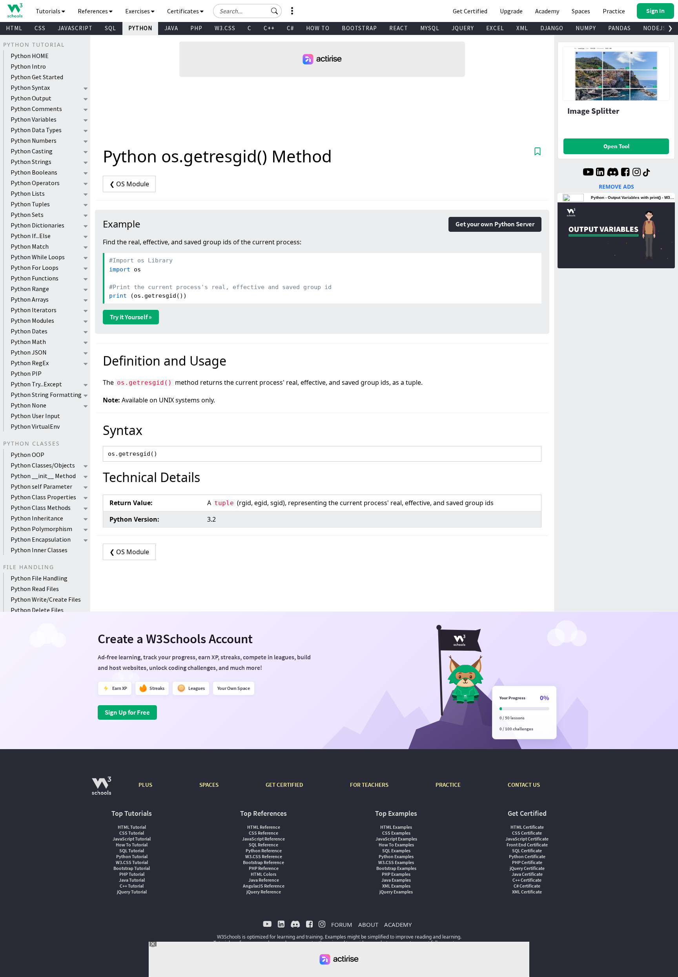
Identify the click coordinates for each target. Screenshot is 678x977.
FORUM (341, 924)
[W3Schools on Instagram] (637, 173)
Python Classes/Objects (43, 465)
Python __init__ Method (43, 476)
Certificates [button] (183, 11)
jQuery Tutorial (132, 892)
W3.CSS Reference (263, 856)
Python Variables (33, 119)
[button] (274, 11)
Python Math (28, 342)
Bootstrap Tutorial (131, 868)
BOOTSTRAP (359, 28)
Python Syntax (30, 87)
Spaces (581, 11)
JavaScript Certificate (527, 839)
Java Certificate (527, 874)
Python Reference (264, 850)
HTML (14, 28)
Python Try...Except (36, 384)
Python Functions (34, 278)
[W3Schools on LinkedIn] (600, 173)
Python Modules (32, 320)
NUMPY (586, 28)
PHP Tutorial (131, 874)
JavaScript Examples (396, 839)
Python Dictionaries (37, 225)
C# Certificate (527, 886)
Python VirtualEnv (35, 426)
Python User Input (35, 416)
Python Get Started (37, 77)
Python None (28, 405)
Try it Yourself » (131, 317)
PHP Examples (396, 874)
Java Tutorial (132, 880)
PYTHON (140, 28)
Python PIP (26, 373)
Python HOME (30, 56)
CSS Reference (263, 833)
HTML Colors (263, 874)
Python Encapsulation (41, 539)
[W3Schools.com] (101, 789)
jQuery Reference (263, 892)
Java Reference (263, 880)
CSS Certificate (527, 833)
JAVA (171, 28)
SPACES (209, 784)
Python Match (30, 246)
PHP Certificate (527, 862)
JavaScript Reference (263, 839)
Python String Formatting (46, 394)
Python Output (31, 98)
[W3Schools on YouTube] (588, 173)
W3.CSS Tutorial (132, 862)
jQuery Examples (396, 892)
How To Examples (396, 845)
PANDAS (619, 28)
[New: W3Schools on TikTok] (646, 173)
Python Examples (396, 856)
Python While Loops (38, 257)
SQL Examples (396, 850)
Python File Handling (39, 578)
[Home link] (14, 10)
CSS (40, 28)
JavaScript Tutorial (132, 839)
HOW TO (318, 28)
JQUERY (463, 28)
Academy (547, 11)
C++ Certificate (526, 880)
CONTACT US (524, 784)
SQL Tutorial (131, 850)
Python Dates (29, 331)
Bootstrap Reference (263, 862)
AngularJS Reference (263, 886)
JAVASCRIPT (75, 28)
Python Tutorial (132, 856)
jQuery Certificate (527, 868)
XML (522, 28)
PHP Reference (264, 868)
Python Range (30, 289)
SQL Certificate (527, 850)
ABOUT (368, 924)
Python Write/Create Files (46, 599)
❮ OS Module (129, 184)
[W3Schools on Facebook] (625, 173)
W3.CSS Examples (396, 862)
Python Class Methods (41, 507)
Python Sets (27, 214)
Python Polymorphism (41, 529)
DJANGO (551, 28)
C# (290, 28)
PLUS (145, 784)
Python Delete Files (37, 610)
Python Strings (31, 162)
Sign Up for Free (127, 712)
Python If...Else (31, 236)
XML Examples (396, 886)
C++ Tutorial (132, 886)
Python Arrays (30, 299)
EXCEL (495, 28)
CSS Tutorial (131, 833)
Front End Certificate (527, 845)
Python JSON (29, 352)
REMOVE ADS (616, 186)
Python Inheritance (37, 518)
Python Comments (36, 109)
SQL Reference (263, 845)
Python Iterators (33, 310)
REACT (398, 28)
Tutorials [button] (49, 11)
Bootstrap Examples (396, 868)
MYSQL (429, 28)
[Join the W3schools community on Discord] (613, 173)
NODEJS (654, 28)
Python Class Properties (43, 497)
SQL (110, 28)
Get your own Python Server (495, 224)
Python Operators (35, 183)
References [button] (93, 11)
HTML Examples (396, 827)
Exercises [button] (138, 11)
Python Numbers (33, 140)
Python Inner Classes (39, 550)
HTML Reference (263, 827)
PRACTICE (448, 784)
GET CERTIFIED (284, 784)
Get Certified (470, 11)
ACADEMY (398, 924)
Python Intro (28, 66)
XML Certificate (527, 892)
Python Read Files (35, 589)
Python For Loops (34, 267)
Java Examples (396, 880)
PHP (196, 28)
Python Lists (28, 193)
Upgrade (511, 11)
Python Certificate (527, 856)
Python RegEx (30, 363)
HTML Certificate (527, 827)
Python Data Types (36, 130)
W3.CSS (225, 28)
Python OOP (27, 454)
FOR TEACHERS (369, 784)
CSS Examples (396, 833)
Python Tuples (30, 204)
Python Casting (32, 151)
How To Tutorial (132, 845)
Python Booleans (34, 172)
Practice (614, 11)
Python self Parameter (41, 486)
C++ (269, 28)
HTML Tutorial (132, 827)
